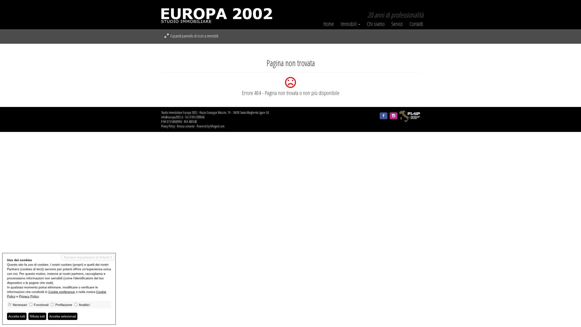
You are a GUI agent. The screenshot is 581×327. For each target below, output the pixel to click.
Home (328, 24)
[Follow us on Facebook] (383, 115)
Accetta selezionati (62, 316)
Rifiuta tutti (37, 316)
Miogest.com (217, 126)
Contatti (416, 24)
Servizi (397, 24)
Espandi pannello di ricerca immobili (194, 36)
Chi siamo (376, 24)
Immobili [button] (349, 24)
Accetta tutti (16, 316)
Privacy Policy (168, 126)
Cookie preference (61, 292)
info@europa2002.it (172, 117)
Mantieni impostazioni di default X (88, 257)
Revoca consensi (185, 126)
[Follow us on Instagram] (393, 115)
